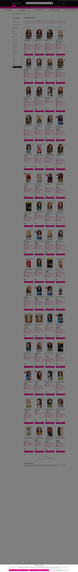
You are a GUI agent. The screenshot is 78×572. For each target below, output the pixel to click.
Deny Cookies (39, 570)
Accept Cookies (19, 570)
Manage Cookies (59, 570)
